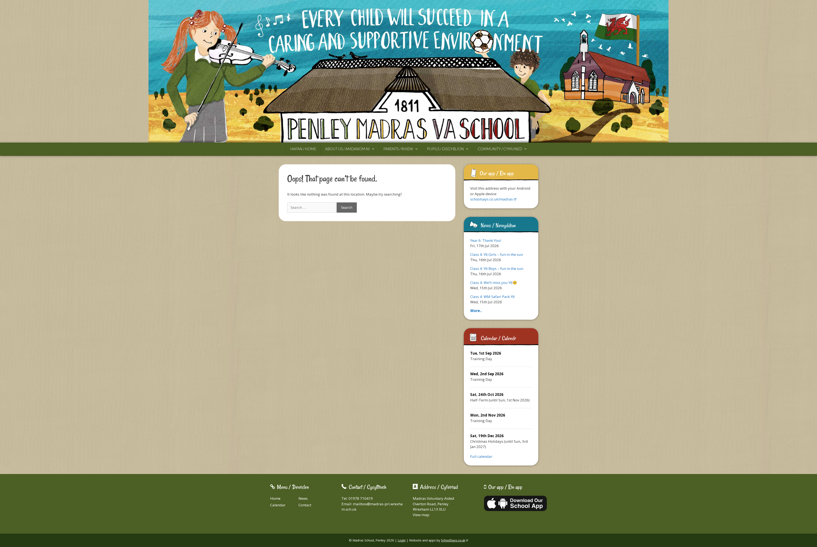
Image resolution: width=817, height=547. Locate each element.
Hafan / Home (303, 149)
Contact (305, 505)
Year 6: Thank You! (485, 240)
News (303, 498)
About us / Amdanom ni (347, 149)
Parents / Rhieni (398, 149)
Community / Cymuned (500, 149)
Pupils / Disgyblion (445, 149)
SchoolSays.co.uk (453, 540)
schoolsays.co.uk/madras (491, 199)
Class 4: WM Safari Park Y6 (492, 296)
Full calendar (481, 456)
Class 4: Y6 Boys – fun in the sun (496, 268)
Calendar (278, 505)
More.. (476, 310)
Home (275, 498)
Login (402, 540)
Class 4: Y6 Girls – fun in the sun (496, 254)
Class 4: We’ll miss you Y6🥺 (493, 282)
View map (421, 514)
